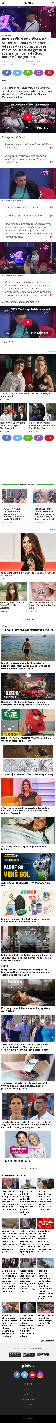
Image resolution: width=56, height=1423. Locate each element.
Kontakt (28, 1384)
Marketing (28, 1389)
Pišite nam (28, 1404)
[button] (3, 501)
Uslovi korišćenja (28, 1399)
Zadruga (6, 35)
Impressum (28, 1394)
